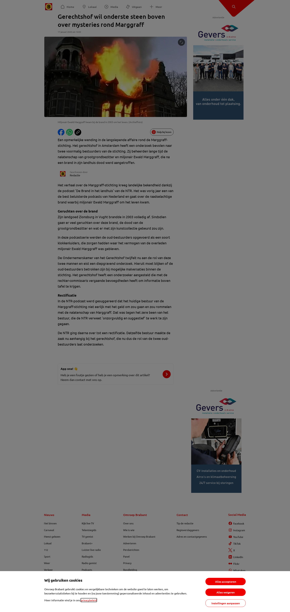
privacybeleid (89, 600)
